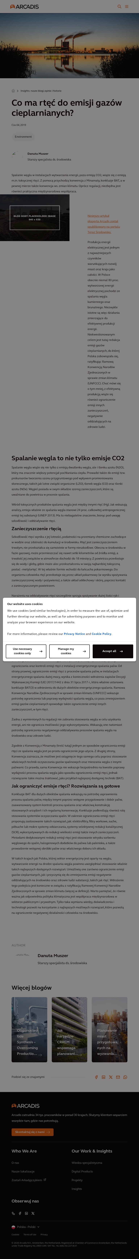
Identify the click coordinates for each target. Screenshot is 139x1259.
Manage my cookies (66, 651)
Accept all (109, 651)
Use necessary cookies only (22, 651)
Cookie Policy (101, 634)
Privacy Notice (74, 634)
